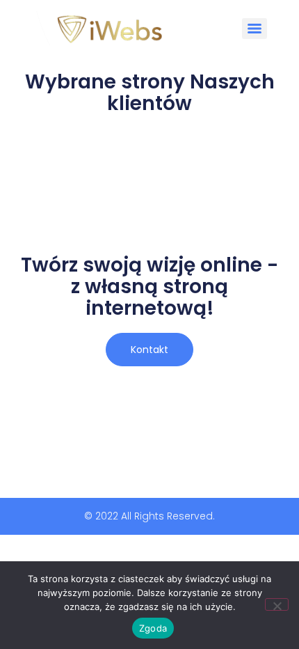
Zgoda (153, 628)
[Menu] (254, 28)
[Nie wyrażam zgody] (277, 604)
